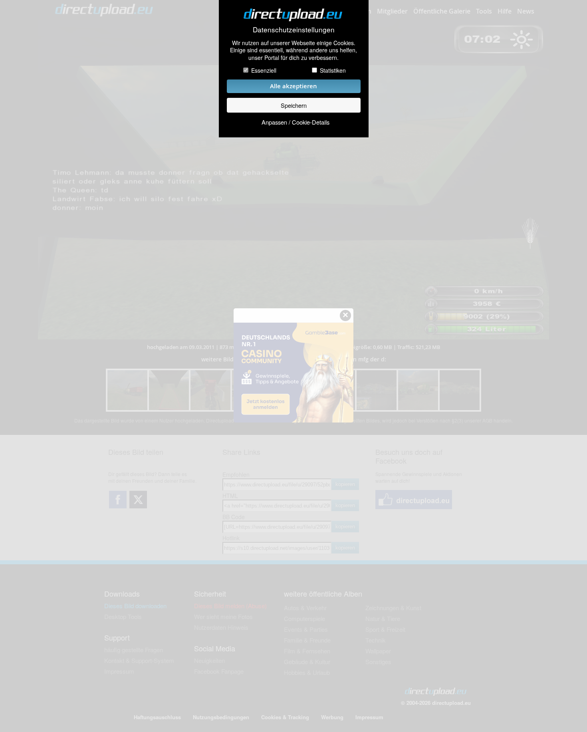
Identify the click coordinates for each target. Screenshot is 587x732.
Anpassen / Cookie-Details (295, 122)
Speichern (294, 105)
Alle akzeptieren (293, 86)
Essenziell (263, 70)
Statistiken (333, 70)
